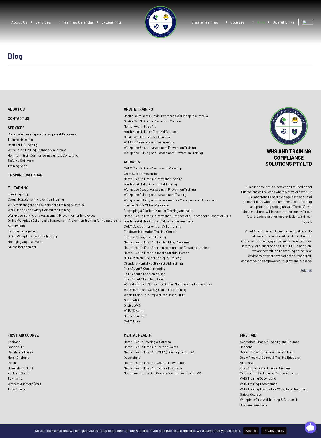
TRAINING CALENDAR (25, 175)
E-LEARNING (18, 187)
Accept (251, 431)
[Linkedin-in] (302, 175)
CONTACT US (18, 118)
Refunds (306, 270)
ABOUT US (16, 109)
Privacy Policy (274, 431)
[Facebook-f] (289, 175)
